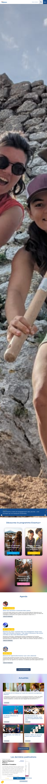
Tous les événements (23, 669)
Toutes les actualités (23, 748)
